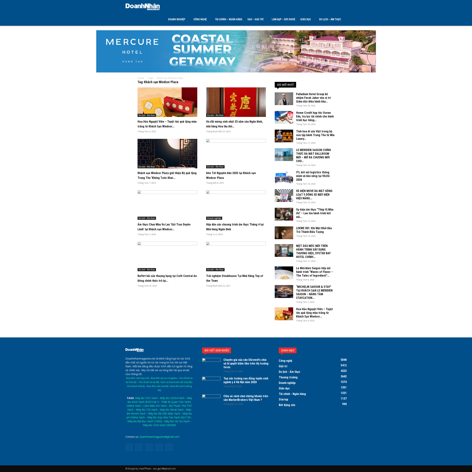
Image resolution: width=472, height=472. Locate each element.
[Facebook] (129, 447)
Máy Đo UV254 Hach (172, 398)
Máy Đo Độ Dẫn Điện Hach (164, 413)
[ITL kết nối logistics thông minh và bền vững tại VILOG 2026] (284, 177)
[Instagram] (139, 447)
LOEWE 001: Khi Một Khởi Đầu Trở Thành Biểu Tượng (314, 230)
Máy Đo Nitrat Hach (172, 409)
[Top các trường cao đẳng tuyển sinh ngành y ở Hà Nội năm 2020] (211, 383)
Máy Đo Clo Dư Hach (177, 421)
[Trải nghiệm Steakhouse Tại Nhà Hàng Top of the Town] (236, 256)
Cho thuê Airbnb (136, 386)
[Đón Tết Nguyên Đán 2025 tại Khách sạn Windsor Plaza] (236, 153)
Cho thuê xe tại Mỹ (149, 382)
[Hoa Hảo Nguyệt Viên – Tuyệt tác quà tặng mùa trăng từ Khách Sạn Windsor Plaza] (167, 102)
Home (141, 78)
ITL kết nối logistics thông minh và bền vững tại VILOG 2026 (313, 176)
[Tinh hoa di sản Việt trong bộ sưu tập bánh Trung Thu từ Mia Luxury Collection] (284, 136)
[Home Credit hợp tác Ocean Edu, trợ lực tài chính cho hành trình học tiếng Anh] (284, 117)
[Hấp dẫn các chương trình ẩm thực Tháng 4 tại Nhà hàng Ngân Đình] (236, 205)
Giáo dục (305, 19)
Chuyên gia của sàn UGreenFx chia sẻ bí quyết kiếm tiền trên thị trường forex (245, 363)
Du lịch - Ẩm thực (147, 115)
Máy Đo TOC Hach (146, 398)
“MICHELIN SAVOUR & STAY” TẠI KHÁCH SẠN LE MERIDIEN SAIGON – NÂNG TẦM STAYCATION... (314, 292)
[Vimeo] (159, 447)
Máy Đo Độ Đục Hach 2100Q (144, 421)
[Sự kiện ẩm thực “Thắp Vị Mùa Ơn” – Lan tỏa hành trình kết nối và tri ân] (284, 214)
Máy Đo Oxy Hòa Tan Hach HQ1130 (168, 417)
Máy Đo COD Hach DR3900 (159, 425)
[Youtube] (169, 447)
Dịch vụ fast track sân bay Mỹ (176, 382)
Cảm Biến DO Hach (155, 405)
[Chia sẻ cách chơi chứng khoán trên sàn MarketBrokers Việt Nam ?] (211, 400)
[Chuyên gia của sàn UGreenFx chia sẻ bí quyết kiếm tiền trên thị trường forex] (211, 364)
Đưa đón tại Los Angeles (164, 378)
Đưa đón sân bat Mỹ (158, 386)
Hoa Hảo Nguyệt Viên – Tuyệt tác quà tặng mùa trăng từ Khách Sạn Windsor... (314, 312)
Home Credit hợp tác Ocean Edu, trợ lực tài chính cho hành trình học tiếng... (315, 116)
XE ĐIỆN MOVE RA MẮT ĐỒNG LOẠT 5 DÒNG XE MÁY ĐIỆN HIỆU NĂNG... (314, 194)
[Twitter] (149, 447)
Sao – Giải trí (255, 19)
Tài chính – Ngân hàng (228, 19)
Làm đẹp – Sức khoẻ (283, 19)
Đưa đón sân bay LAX (137, 378)
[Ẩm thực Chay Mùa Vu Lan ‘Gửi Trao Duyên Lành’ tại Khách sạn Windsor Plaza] (167, 205)
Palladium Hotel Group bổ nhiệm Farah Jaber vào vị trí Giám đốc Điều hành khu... (313, 97)
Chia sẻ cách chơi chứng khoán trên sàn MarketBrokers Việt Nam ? (245, 398)
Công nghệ (200, 19)
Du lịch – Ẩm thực (330, 19)
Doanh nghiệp (176, 19)
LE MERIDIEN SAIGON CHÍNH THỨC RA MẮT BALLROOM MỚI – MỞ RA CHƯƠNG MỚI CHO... (313, 155)
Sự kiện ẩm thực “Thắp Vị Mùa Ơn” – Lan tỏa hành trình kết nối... (314, 213)
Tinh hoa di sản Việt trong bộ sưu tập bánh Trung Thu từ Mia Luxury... (315, 135)
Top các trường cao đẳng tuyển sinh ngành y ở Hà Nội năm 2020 (245, 380)
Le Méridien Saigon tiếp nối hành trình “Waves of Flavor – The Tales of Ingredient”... (314, 271)
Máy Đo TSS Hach (146, 409)
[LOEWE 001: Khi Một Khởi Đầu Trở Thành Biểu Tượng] (284, 232)
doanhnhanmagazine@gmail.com (159, 436)
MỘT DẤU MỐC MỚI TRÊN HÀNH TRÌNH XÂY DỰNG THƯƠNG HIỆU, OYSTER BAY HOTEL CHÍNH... (313, 251)
